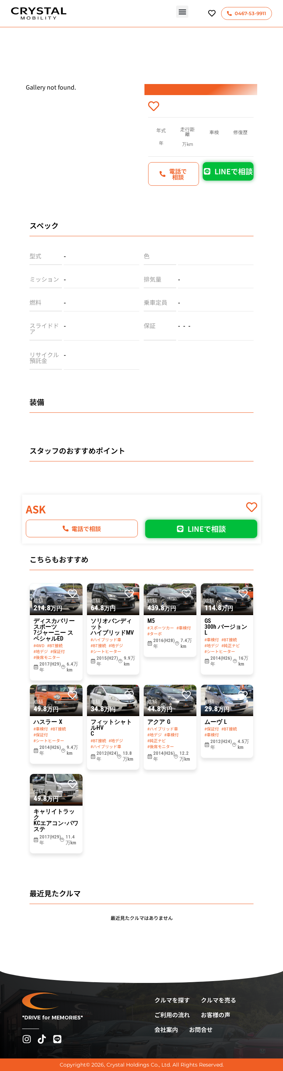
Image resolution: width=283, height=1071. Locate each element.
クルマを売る (218, 999)
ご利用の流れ (172, 1014)
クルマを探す (172, 999)
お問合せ (201, 1029)
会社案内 (166, 1029)
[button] (182, 12)
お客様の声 (215, 1014)
